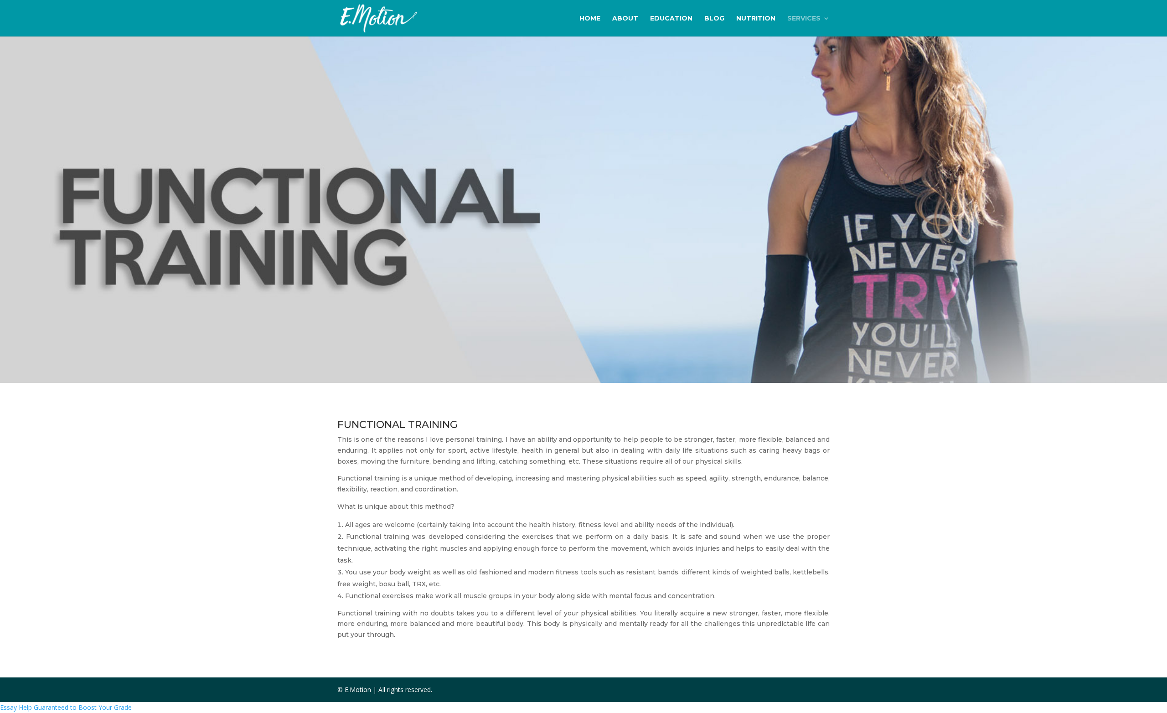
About (625, 18)
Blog (714, 18)
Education (671, 18)
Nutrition (755, 18)
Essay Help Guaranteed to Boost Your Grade (66, 707)
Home (589, 18)
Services (804, 18)
